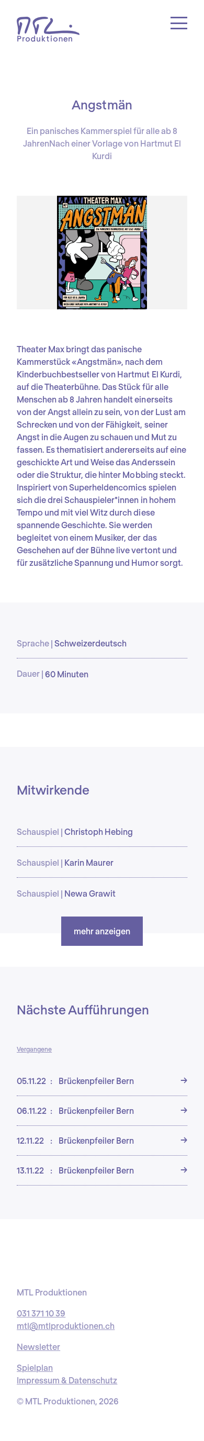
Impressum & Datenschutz (67, 1380)
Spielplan (35, 1367)
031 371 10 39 (41, 1313)
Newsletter (38, 1346)
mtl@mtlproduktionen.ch (66, 1326)
